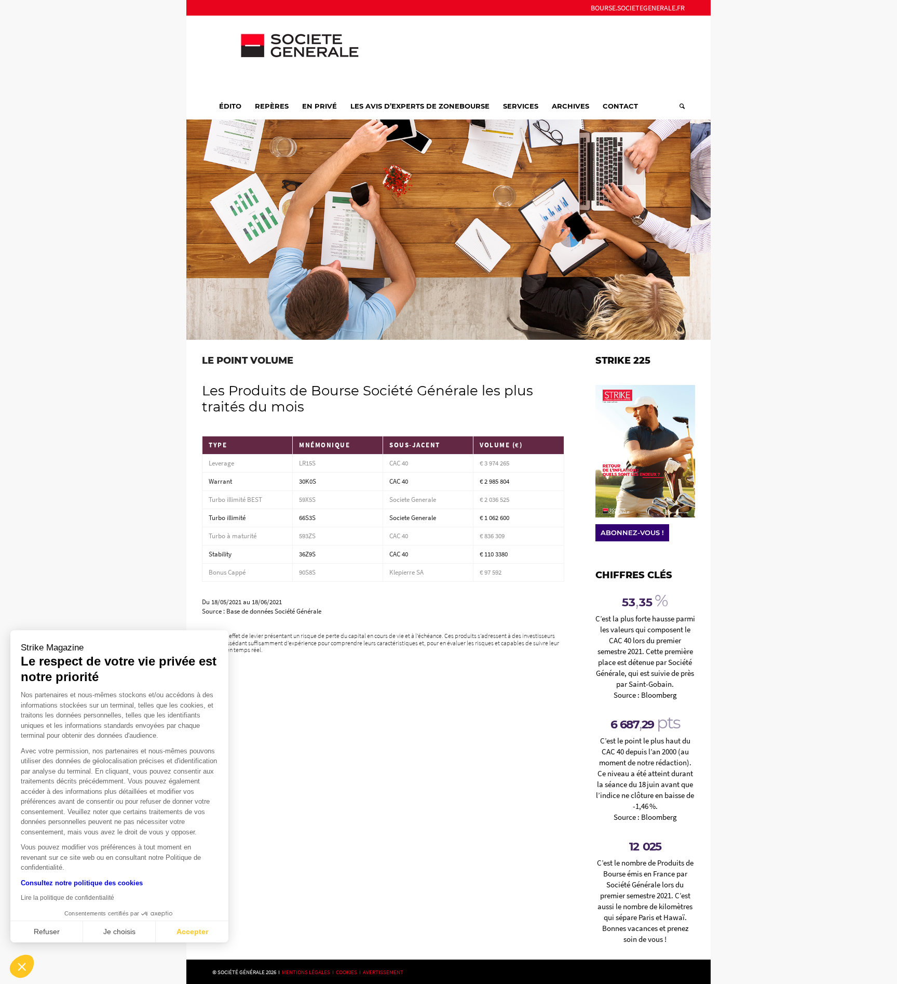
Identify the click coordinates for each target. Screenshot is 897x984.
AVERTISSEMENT (383, 972)
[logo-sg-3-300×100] (290, 54)
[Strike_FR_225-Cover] (645, 451)
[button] (21, 966)
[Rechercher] (679, 106)
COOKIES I (349, 972)
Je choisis (119, 931)
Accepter (192, 931)
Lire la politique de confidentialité (67, 897)
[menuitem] (635, 7)
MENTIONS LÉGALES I (309, 972)
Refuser (47, 931)
